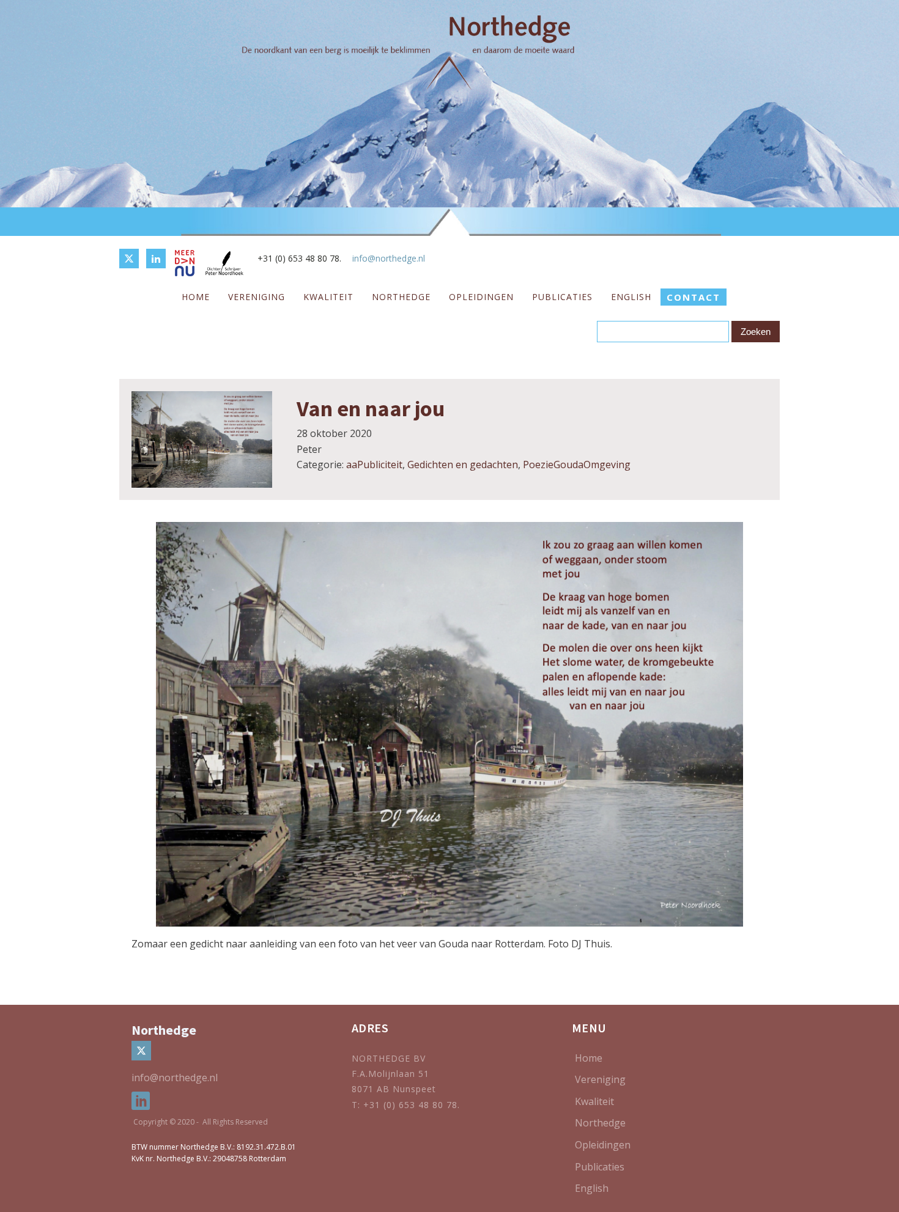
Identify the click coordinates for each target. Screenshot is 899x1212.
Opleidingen (481, 297)
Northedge (401, 297)
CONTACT (693, 297)
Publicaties (562, 297)
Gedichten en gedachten (462, 464)
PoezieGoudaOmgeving (577, 464)
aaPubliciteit (374, 464)
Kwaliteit (328, 297)
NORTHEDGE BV (389, 1058)
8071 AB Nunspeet (394, 1088)
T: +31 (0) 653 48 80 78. (407, 1104)
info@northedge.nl (388, 258)
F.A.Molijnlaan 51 (390, 1073)
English (631, 297)
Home (196, 297)
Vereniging (256, 297)
